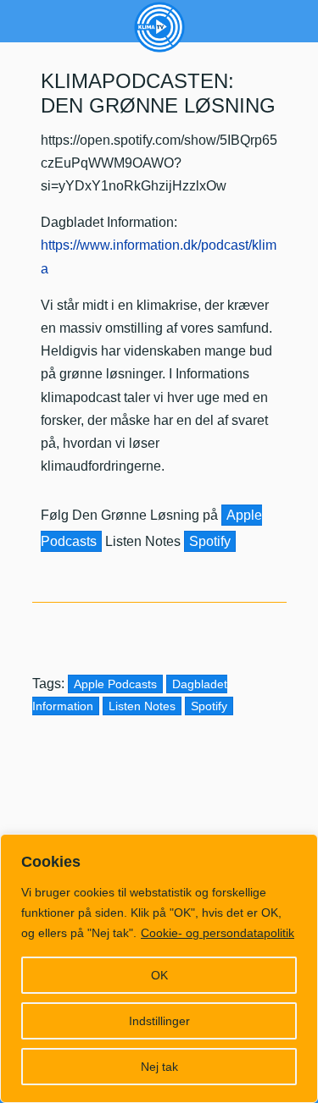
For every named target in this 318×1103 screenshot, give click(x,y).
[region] (159, 968)
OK (159, 975)
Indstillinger (159, 1021)
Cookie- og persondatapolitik (217, 933)
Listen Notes (142, 706)
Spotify (210, 541)
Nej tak (159, 1066)
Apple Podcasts (115, 684)
